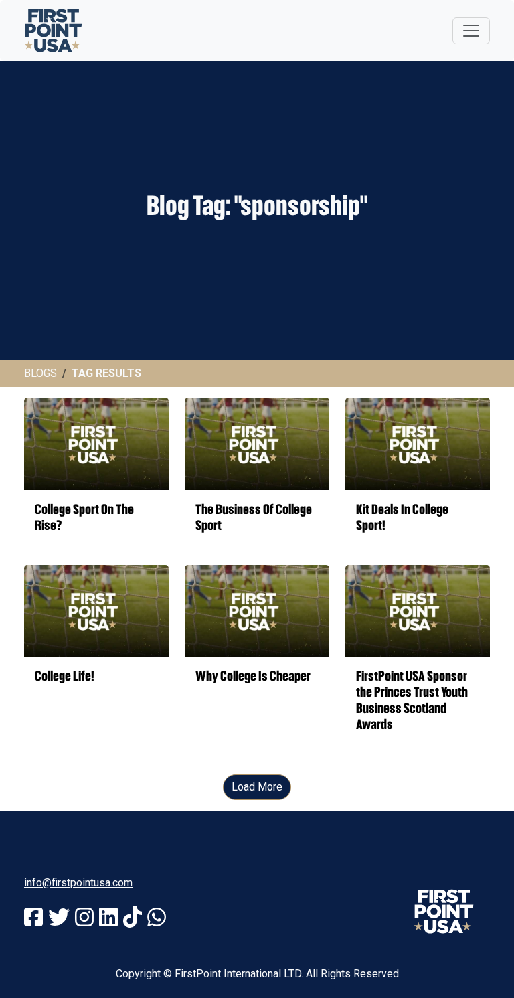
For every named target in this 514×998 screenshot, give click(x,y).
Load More (257, 786)
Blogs (40, 373)
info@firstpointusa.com (78, 882)
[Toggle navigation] (471, 30)
